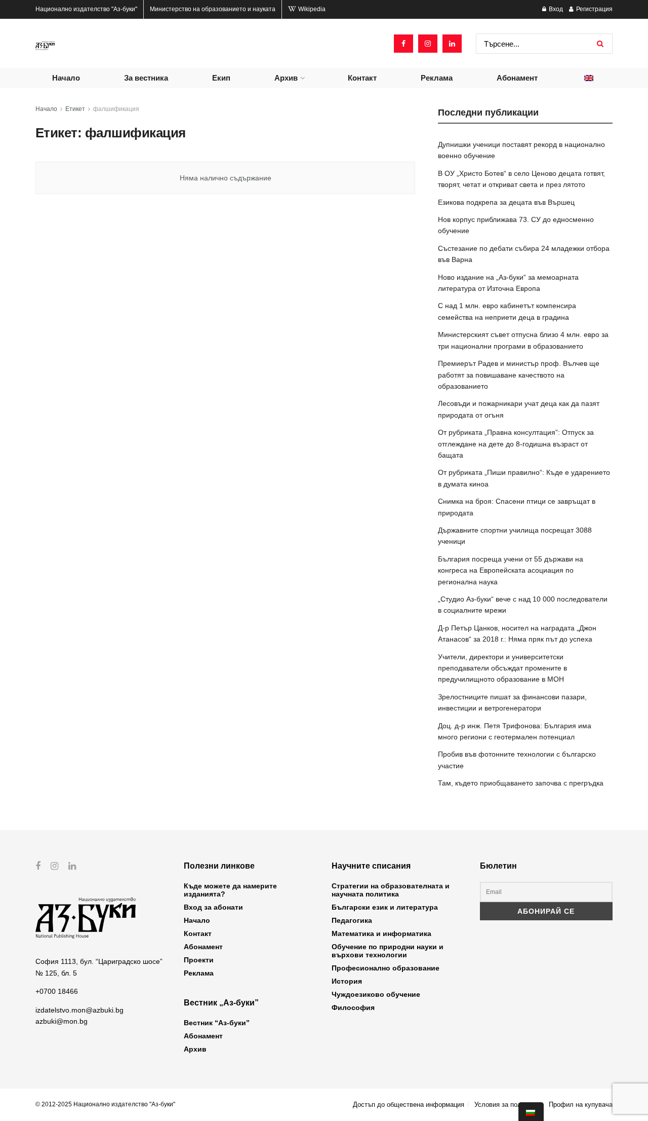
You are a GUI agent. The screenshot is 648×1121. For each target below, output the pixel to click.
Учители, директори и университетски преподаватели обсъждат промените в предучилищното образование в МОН (502, 668)
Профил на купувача (581, 1104)
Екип (221, 77)
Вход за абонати (213, 907)
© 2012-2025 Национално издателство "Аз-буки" (105, 1104)
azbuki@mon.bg (61, 1021)
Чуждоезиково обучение (376, 994)
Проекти (199, 960)
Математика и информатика (381, 933)
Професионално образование (385, 968)
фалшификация (116, 109)
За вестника (146, 77)
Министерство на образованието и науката (212, 9)
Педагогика (352, 920)
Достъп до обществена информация (408, 1104)
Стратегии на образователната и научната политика (391, 890)
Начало (66, 77)
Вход (555, 9)
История (347, 981)
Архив (286, 77)
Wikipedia (311, 9)
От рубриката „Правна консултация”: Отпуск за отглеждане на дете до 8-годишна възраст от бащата (516, 443)
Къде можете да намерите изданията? (230, 890)
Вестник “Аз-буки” (217, 1023)
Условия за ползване (506, 1104)
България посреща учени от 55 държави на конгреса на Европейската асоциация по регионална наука (510, 570)
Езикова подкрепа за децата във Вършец (506, 202)
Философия (353, 1007)
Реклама (437, 77)
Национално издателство (86, 9)
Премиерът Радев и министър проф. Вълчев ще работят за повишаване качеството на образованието (518, 374)
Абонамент (517, 77)
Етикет (75, 109)
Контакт (362, 77)
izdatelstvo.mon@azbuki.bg (79, 1010)
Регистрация (594, 9)
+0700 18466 (56, 991)
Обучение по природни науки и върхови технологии (387, 951)
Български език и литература (385, 907)
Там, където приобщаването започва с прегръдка (520, 783)
